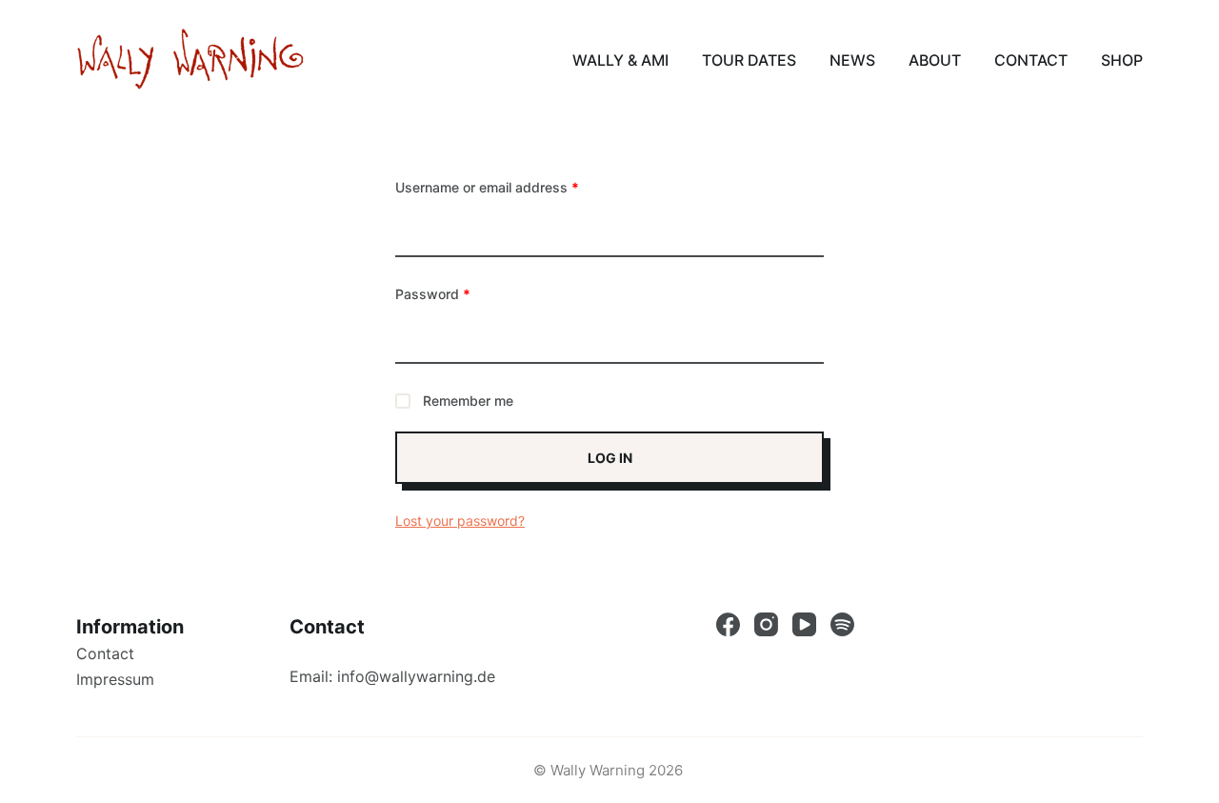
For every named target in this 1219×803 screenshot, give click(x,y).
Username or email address (487, 187)
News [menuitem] (852, 60)
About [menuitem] (935, 60)
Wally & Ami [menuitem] (620, 60)
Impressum (115, 679)
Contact (105, 653)
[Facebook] (728, 624)
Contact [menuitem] (1031, 60)
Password (432, 294)
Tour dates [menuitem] (749, 60)
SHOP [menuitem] (1122, 60)
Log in (610, 458)
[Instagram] (766, 624)
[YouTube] (804, 624)
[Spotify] (842, 624)
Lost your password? (460, 520)
